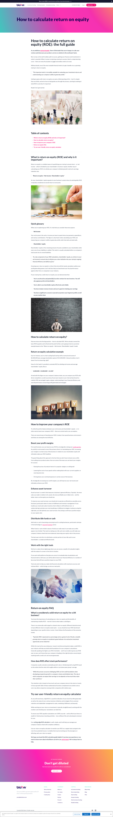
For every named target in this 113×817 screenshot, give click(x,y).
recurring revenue (47, 524)
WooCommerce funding (76, 800)
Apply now (55, 771)
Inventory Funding (31, 5)
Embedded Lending (50, 5)
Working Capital (41, 5)
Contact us (60, 802)
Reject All (86, 814)
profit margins (77, 447)
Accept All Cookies (95, 814)
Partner (59, 797)
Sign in (83, 5)
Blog (86, 792)
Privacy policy (47, 792)
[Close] (110, 814)
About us (60, 789)
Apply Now (90, 5)
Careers (59, 794)
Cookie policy (47, 794)
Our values (60, 792)
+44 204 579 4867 (76, 5)
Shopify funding (74, 802)
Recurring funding (75, 792)
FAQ (86, 794)
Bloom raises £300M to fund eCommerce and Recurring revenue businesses (54, 1)
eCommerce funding (75, 789)
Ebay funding (74, 794)
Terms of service (47, 789)
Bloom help (87, 789)
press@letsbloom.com (22, 797)
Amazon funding (75, 797)
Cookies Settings (77, 814)
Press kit (59, 800)
